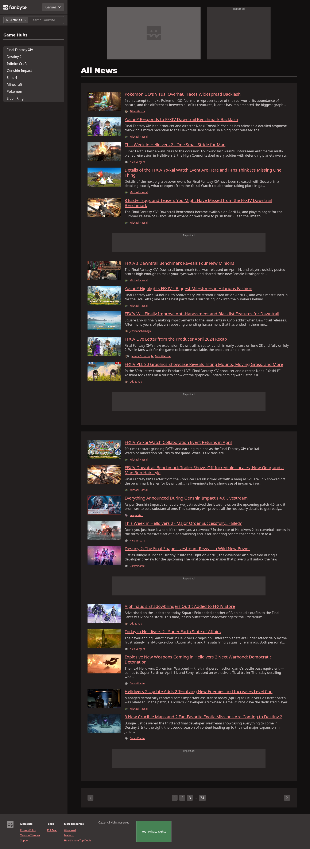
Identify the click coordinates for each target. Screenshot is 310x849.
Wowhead (70, 830)
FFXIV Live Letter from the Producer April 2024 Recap (176, 339)
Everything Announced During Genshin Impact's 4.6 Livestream (186, 498)
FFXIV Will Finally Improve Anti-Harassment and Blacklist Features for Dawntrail (202, 313)
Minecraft (14, 84)
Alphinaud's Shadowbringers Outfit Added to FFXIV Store (180, 606)
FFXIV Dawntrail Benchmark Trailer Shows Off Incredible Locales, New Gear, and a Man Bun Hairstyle (204, 470)
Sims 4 (12, 77)
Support (25, 840)
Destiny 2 (14, 56)
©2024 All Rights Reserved (113, 822)
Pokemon (14, 91)
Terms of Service (30, 835)
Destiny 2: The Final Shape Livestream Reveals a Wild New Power (187, 548)
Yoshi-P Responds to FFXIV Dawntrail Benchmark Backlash (181, 119)
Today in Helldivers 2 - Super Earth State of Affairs (173, 631)
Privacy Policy (28, 830)
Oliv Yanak (136, 381)
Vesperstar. (136, 515)
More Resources (74, 824)
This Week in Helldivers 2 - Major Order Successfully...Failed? (183, 523)
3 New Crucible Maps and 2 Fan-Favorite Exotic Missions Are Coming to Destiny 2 (203, 716)
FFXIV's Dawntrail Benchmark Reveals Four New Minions (179, 263)
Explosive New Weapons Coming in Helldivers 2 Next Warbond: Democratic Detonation (198, 659)
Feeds (50, 824)
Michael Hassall (139, 136)
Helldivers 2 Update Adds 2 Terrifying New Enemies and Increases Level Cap (198, 691)
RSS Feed (52, 830)
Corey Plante (137, 566)
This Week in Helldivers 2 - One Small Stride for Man (175, 144)
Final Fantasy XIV (20, 49)
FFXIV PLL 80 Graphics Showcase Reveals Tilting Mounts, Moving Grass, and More (204, 364)
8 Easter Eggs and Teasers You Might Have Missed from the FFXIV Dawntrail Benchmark (198, 203)
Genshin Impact (19, 70)
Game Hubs (15, 35)
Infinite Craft (17, 63)
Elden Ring (15, 98)
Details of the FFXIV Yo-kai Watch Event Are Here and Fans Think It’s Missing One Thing (203, 173)
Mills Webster (163, 356)
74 (202, 797)
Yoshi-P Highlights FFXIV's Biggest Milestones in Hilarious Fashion (188, 288)
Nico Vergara (137, 162)
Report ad (239, 9)
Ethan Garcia (137, 111)
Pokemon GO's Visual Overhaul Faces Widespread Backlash (183, 94)
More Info (26, 824)
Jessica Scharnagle (141, 331)
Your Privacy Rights (154, 831)
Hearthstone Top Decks (78, 840)
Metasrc (69, 835)
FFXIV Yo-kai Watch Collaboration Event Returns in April (178, 442)
